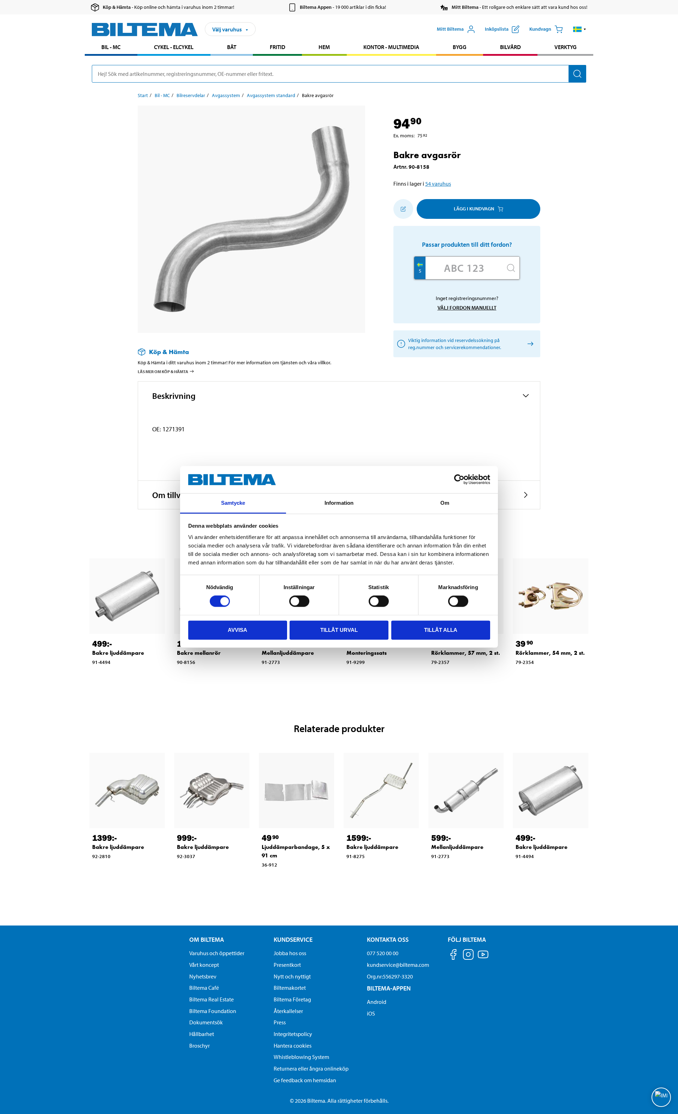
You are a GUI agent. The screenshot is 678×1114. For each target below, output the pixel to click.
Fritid (277, 46)
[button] (580, 29)
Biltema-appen (389, 988)
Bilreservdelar (191, 95)
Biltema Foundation (212, 1010)
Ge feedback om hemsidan (305, 1080)
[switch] (299, 601)
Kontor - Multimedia (391, 46)
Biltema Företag (292, 999)
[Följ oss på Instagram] (468, 956)
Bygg (459, 46)
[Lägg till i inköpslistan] (403, 209)
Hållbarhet (201, 1033)
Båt (231, 46)
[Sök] (577, 74)
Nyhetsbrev (202, 976)
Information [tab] (339, 503)
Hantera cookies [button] (292, 1045)
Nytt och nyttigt (292, 976)
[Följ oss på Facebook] (453, 956)
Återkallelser (288, 1010)
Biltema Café (204, 987)
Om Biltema (206, 939)
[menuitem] (111, 48)
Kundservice (293, 939)
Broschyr (199, 1045)
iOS (371, 1013)
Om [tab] (444, 503)
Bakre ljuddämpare (118, 653)
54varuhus (438, 183)
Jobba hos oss (290, 953)
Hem (324, 46)
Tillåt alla (440, 630)
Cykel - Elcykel (174, 46)
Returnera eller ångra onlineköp (311, 1068)
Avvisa (237, 630)
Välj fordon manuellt (467, 307)
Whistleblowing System (301, 1056)
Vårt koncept (204, 964)
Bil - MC (110, 46)
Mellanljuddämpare (288, 653)
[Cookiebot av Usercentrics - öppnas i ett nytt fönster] (459, 479)
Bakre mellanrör (199, 653)
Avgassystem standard (271, 95)
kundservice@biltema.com (398, 964)
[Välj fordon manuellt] (529, 343)
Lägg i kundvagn (474, 208)
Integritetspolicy (293, 1033)
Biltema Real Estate (211, 999)
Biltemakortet (290, 987)
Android (376, 1001)
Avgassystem (226, 95)
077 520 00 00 (382, 953)
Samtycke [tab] (233, 503)
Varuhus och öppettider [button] (216, 953)
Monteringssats (366, 653)
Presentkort (287, 964)
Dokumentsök (206, 1022)
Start (143, 95)
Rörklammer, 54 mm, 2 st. (550, 653)
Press (280, 1022)
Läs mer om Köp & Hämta (163, 371)
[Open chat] (661, 1097)
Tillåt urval (339, 630)
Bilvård (510, 46)
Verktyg (565, 46)
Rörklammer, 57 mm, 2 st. (465, 653)
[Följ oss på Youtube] (483, 958)
